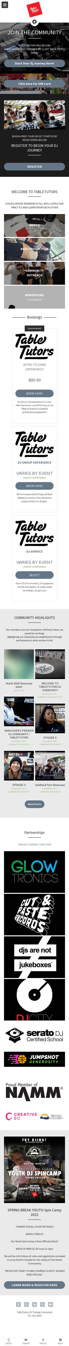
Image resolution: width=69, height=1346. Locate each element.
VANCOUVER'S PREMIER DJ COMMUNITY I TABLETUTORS (19, 734)
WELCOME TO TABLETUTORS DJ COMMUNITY (50, 686)
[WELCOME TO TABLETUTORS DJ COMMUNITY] (50, 664)
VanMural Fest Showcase (50, 785)
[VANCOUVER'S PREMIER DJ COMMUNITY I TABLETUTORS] (19, 711)
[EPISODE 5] (50, 718)
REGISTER (34, 167)
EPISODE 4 (19, 785)
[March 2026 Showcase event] (19, 664)
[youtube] (50, 1304)
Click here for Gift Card (34, 84)
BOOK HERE (34, 393)
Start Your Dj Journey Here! (34, 63)
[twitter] (26, 1304)
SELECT (34, 575)
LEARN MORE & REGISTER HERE (34, 1285)
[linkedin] (34, 1304)
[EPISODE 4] (19, 766)
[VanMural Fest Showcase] (50, 766)
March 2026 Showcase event (19, 685)
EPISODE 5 (49, 737)
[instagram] (42, 1304)
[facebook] (18, 1304)
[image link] (34, 115)
